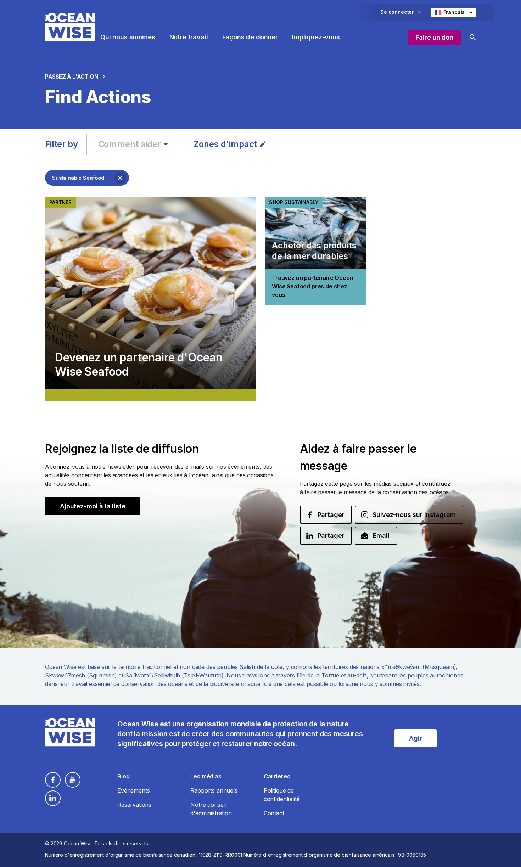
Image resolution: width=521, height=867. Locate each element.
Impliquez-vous (316, 37)
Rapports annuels (213, 790)
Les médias (205, 776)
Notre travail (188, 37)
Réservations (134, 804)
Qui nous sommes (127, 37)
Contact (274, 813)
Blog (123, 776)
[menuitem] (453, 12)
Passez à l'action (71, 76)
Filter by (61, 144)
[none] (453, 12)
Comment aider (129, 144)
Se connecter (397, 12)
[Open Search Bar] (473, 37)
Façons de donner (250, 37)
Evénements (133, 790)
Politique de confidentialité (282, 795)
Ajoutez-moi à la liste (92, 506)
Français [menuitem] (454, 12)
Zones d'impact (225, 144)
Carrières (277, 776)
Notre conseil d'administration (210, 809)
